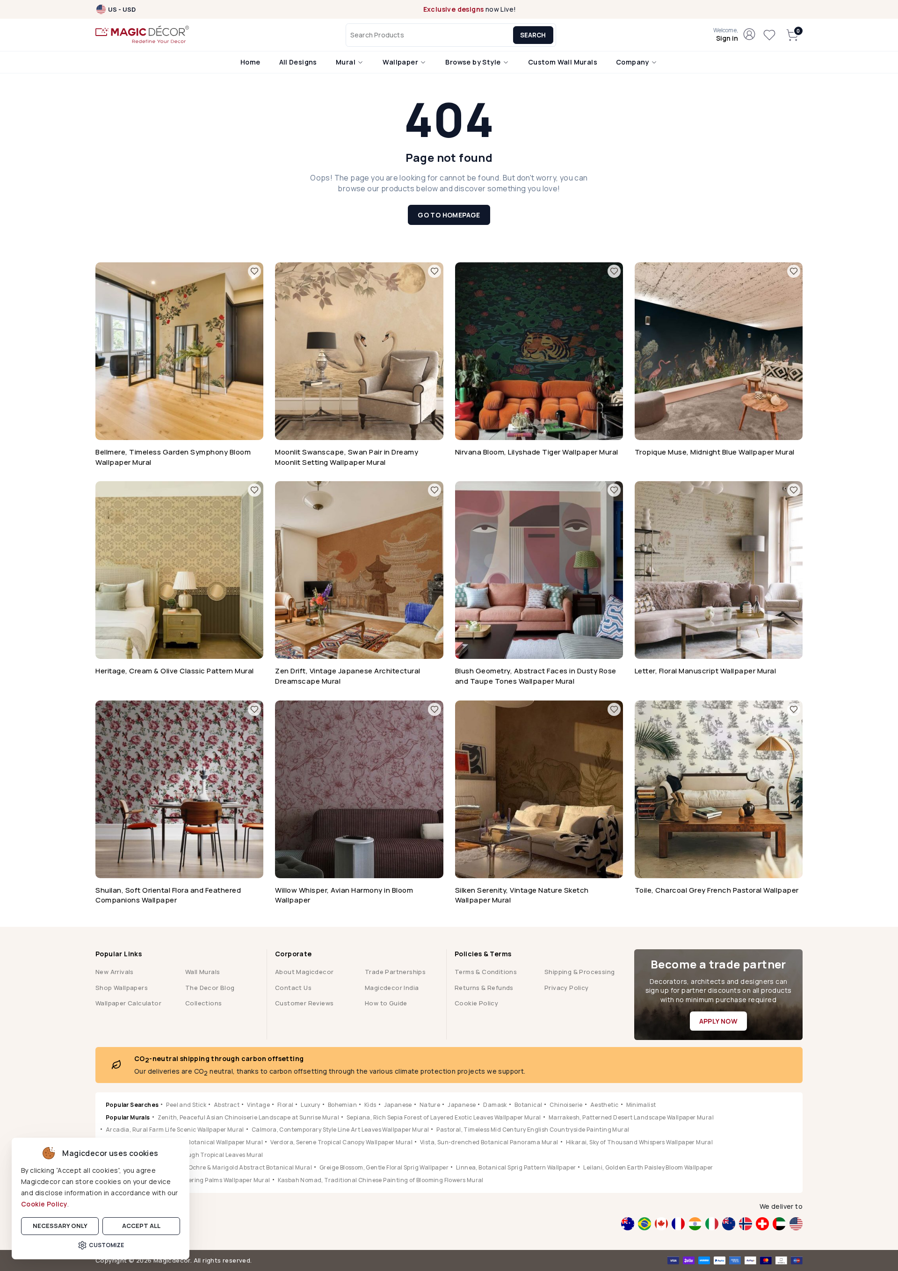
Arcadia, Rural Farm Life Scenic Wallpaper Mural (175, 1130)
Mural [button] (346, 62)
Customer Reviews (304, 1003)
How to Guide (386, 1003)
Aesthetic (604, 1105)
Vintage (258, 1105)
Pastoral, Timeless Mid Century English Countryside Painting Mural (532, 1130)
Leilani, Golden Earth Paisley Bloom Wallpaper (648, 1167)
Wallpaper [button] (401, 62)
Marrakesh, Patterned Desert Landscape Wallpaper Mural (631, 1117)
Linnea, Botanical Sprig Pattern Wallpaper (516, 1167)
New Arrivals (114, 972)
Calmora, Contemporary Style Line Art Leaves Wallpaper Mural (340, 1130)
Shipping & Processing (579, 972)
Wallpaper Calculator (128, 1003)
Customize (106, 1245)
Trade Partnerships (395, 972)
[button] (725, 35)
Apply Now (718, 1021)
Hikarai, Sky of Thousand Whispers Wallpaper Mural (639, 1142)
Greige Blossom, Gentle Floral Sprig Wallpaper (384, 1167)
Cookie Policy (44, 1203)
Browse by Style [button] (473, 62)
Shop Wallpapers (121, 987)
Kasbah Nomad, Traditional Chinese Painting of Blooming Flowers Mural (381, 1180)
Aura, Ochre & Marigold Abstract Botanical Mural (241, 1167)
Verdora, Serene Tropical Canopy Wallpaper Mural (341, 1142)
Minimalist (641, 1105)
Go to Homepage (449, 214)
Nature (430, 1105)
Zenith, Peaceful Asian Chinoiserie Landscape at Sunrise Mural (248, 1117)
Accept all (141, 1225)
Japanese (398, 1105)
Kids (370, 1105)
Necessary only (60, 1225)
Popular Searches (132, 1105)
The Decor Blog (210, 987)
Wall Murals (202, 972)
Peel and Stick (186, 1105)
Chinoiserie (566, 1105)
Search (533, 35)
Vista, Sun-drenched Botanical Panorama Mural (489, 1142)
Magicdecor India (392, 987)
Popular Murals (128, 1117)
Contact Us (293, 987)
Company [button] (633, 62)
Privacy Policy (566, 987)
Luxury (310, 1105)
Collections (203, 1003)
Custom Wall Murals (562, 62)
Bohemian (342, 1105)
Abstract (226, 1105)
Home (250, 62)
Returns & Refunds (484, 987)
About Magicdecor (304, 972)
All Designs (298, 62)
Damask (495, 1105)
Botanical (528, 1105)
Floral (285, 1105)
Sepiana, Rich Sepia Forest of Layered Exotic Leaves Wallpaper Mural (444, 1117)
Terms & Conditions (486, 972)
